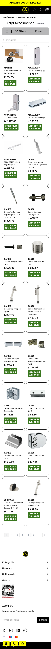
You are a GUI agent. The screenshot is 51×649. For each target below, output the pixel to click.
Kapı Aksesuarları (26, 17)
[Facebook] (4, 630)
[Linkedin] (18, 630)
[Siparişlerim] (40, 10)
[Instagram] (11, 630)
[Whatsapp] (25, 630)
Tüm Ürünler (8, 17)
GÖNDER (43, 620)
